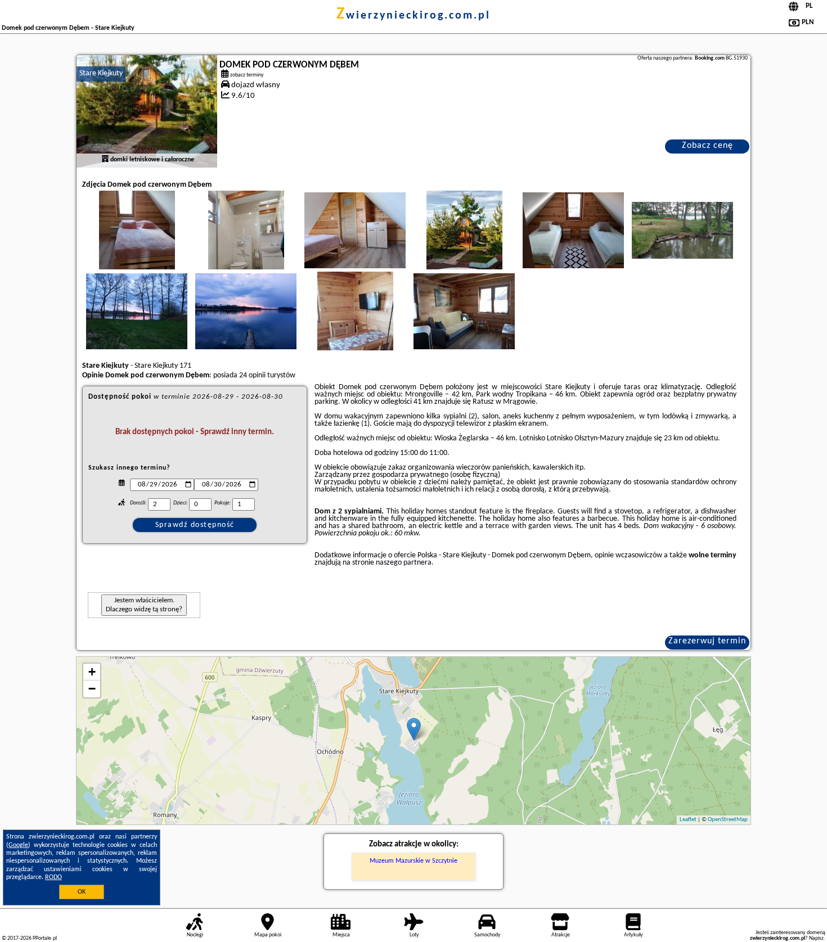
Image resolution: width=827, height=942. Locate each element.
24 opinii (252, 375)
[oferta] (105, 159)
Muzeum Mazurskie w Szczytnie (413, 861)
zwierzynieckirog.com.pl (413, 15)
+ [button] (92, 672)
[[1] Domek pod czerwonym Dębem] (147, 111)
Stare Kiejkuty (101, 73)
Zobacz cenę (707, 145)
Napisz (816, 938)
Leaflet (688, 820)
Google (18, 845)
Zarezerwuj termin (707, 641)
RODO (53, 877)
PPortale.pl (45, 938)
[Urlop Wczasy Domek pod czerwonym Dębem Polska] (136, 241)
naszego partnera (404, 562)
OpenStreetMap (728, 820)
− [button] (92, 689)
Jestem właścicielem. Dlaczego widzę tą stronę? (144, 605)
